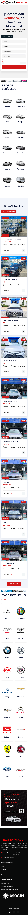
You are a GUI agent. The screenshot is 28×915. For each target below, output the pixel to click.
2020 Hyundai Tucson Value (11, 523)
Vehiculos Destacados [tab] (8, 211)
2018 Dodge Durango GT (10, 279)
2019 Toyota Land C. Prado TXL (12, 239)
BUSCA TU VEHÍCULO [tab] (7, 36)
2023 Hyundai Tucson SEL (10, 320)
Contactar (3, 875)
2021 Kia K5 (6, 482)
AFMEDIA (16, 908)
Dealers (3, 872)
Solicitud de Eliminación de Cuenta (9, 889)
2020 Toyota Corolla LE (10, 360)
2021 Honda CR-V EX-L (10, 401)
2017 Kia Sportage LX (9, 563)
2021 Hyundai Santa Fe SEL (11, 441)
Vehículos (3, 869)
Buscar (15, 67)
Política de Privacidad (6, 883)
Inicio (2, 866)
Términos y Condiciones (7, 886)
